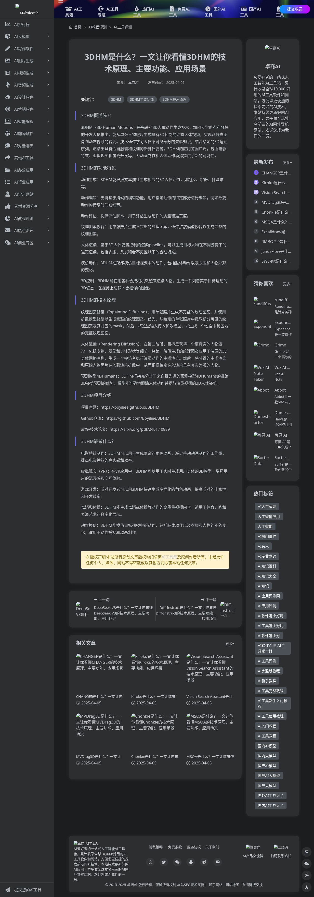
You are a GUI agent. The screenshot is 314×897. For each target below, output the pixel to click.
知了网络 (215, 884)
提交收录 (295, 9)
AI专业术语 (267, 556)
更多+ (229, 643)
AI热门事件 (267, 536)
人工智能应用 (269, 516)
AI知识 (263, 585)
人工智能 (265, 526)
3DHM (116, 99)
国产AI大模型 (269, 775)
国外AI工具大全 (271, 795)
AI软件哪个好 (269, 635)
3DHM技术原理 (174, 99)
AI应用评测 (267, 605)
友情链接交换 (252, 884)
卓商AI (133, 82)
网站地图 (232, 884)
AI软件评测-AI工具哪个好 (271, 648)
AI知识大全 (267, 576)
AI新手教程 (267, 680)
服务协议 (194, 847)
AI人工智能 (267, 506)
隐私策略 (156, 847)
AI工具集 (169, 557)
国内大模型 (267, 755)
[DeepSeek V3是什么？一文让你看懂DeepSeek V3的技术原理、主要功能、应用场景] (83, 609)
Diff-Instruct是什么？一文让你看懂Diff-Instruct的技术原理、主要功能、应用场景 (186, 613)
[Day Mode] (307, 875)
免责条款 (175, 847)
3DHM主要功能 (142, 99)
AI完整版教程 (269, 670)
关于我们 (212, 847)
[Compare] (307, 852)
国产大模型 (267, 785)
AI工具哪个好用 (271, 625)
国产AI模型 (267, 765)
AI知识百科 (267, 566)
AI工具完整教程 (271, 690)
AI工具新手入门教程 (272, 703)
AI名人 (263, 546)
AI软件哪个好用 (271, 615)
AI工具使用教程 (271, 715)
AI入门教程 (267, 726)
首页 (77, 27)
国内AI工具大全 (271, 805)
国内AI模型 (267, 745)
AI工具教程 (267, 735)
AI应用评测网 (269, 595)
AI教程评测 (97, 27)
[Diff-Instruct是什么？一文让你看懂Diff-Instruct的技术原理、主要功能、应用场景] (227, 609)
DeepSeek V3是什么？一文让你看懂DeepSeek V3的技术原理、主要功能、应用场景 (123, 613)
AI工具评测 (123, 27)
